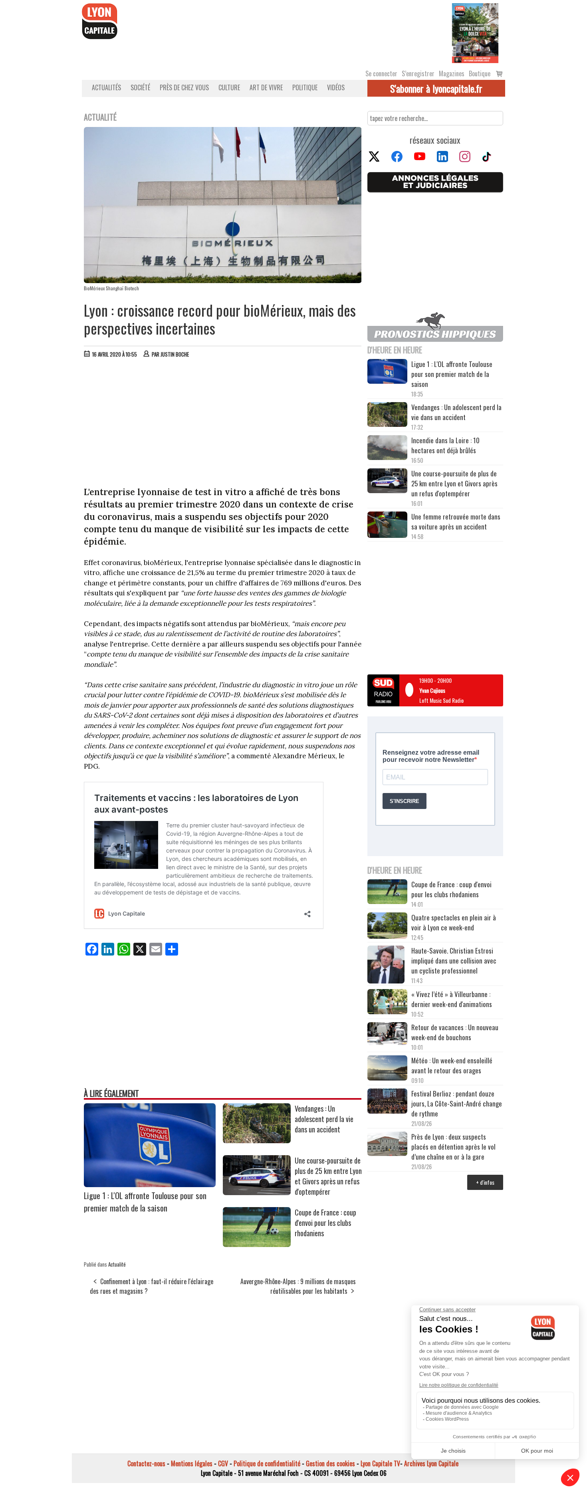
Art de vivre (266, 87)
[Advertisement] (223, 424)
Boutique (479, 73)
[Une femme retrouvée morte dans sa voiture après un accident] (387, 526)
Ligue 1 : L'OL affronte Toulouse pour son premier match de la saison (145, 1201)
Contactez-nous (146, 1463)
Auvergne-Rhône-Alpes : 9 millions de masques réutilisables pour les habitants (298, 1286)
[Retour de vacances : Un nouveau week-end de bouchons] (387, 1034)
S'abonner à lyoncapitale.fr (436, 88)
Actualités (106, 87)
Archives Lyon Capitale (431, 1463)
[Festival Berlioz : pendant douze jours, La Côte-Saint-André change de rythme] (387, 1102)
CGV (223, 1463)
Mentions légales (191, 1463)
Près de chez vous (184, 87)
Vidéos (336, 87)
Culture (229, 87)
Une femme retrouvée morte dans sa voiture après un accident (455, 521)
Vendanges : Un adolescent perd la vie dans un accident (324, 1118)
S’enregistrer (418, 73)
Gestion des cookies (330, 1463)
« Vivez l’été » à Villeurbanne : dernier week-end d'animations (451, 999)
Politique (304, 87)
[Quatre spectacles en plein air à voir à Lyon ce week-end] (387, 926)
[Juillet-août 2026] (475, 32)
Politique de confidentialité (267, 1463)
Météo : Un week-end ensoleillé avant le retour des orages (451, 1065)
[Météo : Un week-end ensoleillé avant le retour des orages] (387, 1069)
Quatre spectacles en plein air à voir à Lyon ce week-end (453, 922)
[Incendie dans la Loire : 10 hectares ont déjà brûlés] (387, 448)
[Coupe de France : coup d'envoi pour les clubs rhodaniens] (257, 1244)
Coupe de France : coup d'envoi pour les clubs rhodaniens (325, 1222)
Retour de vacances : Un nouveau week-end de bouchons (454, 1032)
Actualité (117, 1264)
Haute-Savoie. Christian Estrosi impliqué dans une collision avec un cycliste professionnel (453, 960)
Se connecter (381, 73)
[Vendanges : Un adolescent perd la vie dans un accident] (257, 1140)
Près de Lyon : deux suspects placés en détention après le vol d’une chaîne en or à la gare (453, 1147)
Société (140, 87)
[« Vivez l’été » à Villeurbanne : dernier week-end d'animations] (387, 1002)
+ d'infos (485, 1182)
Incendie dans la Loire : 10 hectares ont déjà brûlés (445, 445)
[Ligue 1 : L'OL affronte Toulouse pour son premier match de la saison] (150, 1184)
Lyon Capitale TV (380, 1463)
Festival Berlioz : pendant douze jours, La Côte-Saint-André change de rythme (456, 1103)
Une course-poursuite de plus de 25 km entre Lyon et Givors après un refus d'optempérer (328, 1176)
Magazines (451, 73)
